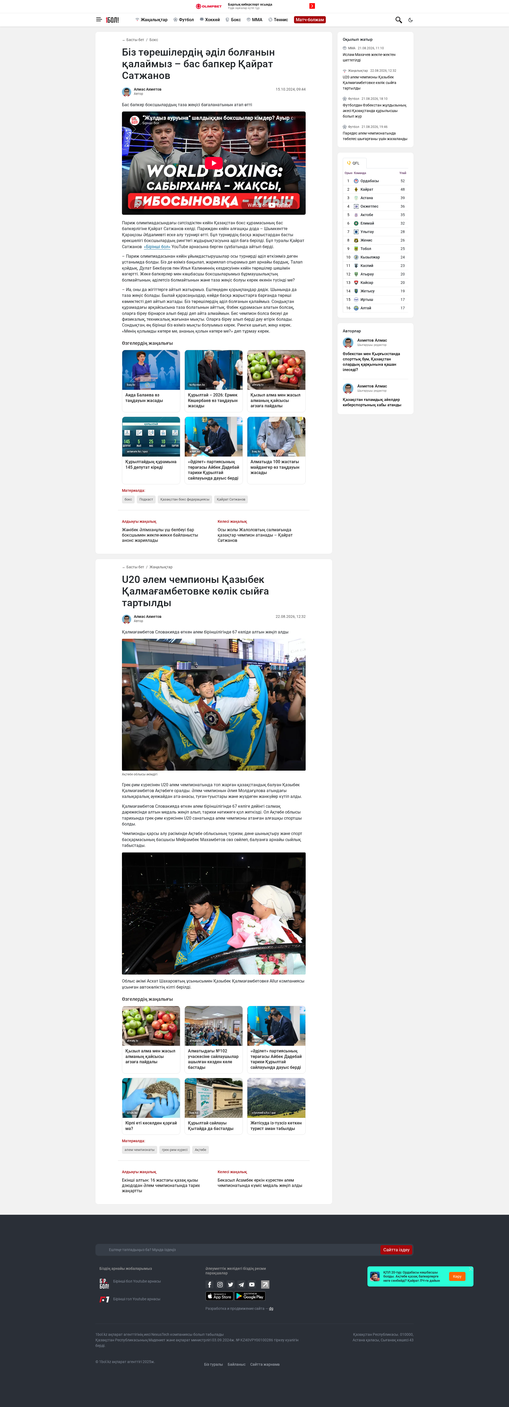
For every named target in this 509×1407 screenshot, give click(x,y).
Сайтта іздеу (396, 1249)
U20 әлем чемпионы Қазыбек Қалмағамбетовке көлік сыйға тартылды (369, 82)
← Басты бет (133, 40)
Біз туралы (213, 1364)
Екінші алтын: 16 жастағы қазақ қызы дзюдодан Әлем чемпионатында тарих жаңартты (161, 1185)
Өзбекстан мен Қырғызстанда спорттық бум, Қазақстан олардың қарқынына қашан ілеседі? (371, 361)
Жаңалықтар (154, 19)
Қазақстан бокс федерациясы (184, 499)
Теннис (281, 19)
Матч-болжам (310, 19)
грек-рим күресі (174, 1150)
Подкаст (146, 499)
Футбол (186, 19)
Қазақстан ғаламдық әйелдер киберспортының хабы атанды (372, 402)
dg (271, 1308)
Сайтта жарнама (265, 1364)
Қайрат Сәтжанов (231, 499)
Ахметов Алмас (372, 340)
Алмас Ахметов (147, 89)
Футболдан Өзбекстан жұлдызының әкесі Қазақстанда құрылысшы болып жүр (374, 110)
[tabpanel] (376, 241)
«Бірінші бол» (157, 246)
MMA (257, 19)
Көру (457, 1276)
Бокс (236, 19)
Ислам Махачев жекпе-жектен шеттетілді (369, 57)
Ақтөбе (200, 1150)
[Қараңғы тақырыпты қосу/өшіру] (410, 19)
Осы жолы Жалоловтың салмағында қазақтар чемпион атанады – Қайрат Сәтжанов (255, 535)
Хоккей (212, 19)
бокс (128, 499)
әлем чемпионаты (140, 1150)
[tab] (355, 163)
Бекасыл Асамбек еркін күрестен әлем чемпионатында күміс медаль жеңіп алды (260, 1183)
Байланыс (236, 1364)
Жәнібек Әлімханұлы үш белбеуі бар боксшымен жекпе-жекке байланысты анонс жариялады (160, 535)
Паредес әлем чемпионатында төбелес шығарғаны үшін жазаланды (375, 136)
